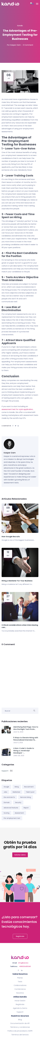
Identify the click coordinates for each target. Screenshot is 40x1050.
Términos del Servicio (20, 1035)
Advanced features (11, 808)
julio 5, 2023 (18, 743)
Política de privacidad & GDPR (20, 1031)
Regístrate (20, 936)
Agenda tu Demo (20, 1008)
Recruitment (29, 787)
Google (6, 787)
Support (20, 1012)
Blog (20, 1020)
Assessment (19, 813)
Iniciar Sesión (20, 1001)
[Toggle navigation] (37, 4)
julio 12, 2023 (18, 732)
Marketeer (16, 792)
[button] (32, 3)
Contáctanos (20, 989)
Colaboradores (20, 985)
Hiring (17, 787)
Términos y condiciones (20, 1027)
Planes (20, 978)
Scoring (6, 813)
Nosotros (20, 993)
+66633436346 (25, 966)
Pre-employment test (12, 818)
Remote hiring (25, 797)
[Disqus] (20, 675)
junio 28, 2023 (18, 756)
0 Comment (28, 45)
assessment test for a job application (17, 409)
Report (26, 808)
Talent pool (30, 792)
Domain (7, 802)
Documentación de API (20, 1023)
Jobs (5, 792)
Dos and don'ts (9, 797)
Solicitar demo (20, 855)
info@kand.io (23, 963)
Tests (20, 982)
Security (18, 802)
